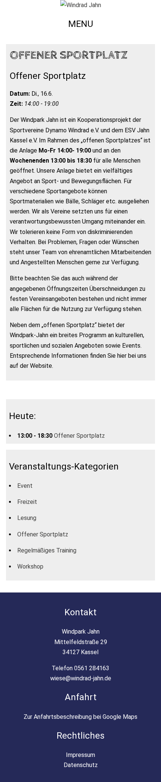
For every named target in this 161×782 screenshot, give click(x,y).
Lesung (26, 517)
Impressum (80, 754)
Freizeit (27, 501)
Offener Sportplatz (79, 435)
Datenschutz (81, 765)
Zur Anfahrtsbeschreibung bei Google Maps (80, 716)
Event (25, 485)
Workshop (30, 566)
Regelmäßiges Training (46, 550)
